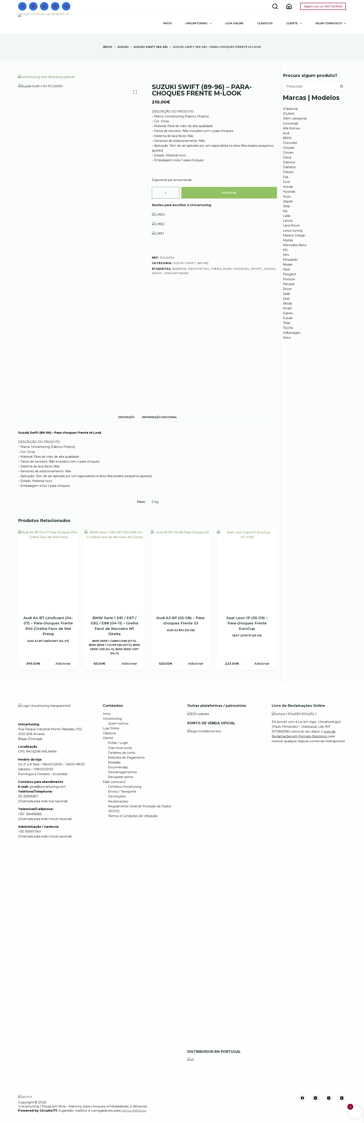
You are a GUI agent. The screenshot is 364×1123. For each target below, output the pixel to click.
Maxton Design (294, 235)
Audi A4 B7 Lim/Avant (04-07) (48, 641)
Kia (285, 211)
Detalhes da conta (121, 753)
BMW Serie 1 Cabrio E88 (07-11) (114, 641)
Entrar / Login (118, 743)
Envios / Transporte (122, 791)
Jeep (286, 206)
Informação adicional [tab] (159, 417)
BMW (287, 138)
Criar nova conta (120, 748)
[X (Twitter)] (316, 1098)
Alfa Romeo (291, 128)
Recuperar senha (120, 777)
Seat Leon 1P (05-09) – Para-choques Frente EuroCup (247, 623)
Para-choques (236, 268)
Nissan (288, 264)
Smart (287, 308)
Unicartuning (196, 23)
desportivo (198, 268)
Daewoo (289, 162)
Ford (286, 182)
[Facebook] (22, 6)
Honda (288, 187)
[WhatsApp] (44, 6)
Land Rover (291, 225)
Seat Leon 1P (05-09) (247, 635)
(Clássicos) (290, 109)
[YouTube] (342, 1098)
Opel (286, 269)
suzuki (269, 268)
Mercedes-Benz (294, 245)
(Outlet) (288, 113)
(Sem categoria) (294, 118)
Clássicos (265, 23)
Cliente (292, 23)
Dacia (287, 157)
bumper (179, 268)
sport (256, 268)
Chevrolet (290, 143)
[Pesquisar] (275, 6)
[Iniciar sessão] (289, 6)
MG (285, 250)
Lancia (287, 221)
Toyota (288, 328)
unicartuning (176, 273)
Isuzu (287, 196)
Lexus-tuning (292, 230)
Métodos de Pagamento (126, 757)
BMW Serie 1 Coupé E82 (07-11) (110, 645)
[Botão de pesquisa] (342, 86)
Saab (286, 294)
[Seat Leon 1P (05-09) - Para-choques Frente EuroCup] (247, 570)
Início (167, 23)
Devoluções (117, 796)
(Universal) (290, 123)
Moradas (114, 762)
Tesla (286, 323)
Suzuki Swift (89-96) (191, 263)
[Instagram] (33, 6)
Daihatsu (289, 167)
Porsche (289, 279)
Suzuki (288, 318)
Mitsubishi (290, 260)
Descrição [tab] (126, 417)
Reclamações (118, 801)
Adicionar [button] (63, 663)
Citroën (288, 152)
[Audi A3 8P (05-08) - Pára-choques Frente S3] (181, 570)
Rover (287, 289)
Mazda (288, 240)
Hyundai (289, 191)
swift (157, 273)
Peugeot (289, 274)
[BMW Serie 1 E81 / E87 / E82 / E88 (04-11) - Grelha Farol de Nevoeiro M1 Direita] (114, 570)
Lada (286, 216)
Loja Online (234, 23)
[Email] (66, 6)
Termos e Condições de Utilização (133, 816)
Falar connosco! (328, 23)
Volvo (287, 337)
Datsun (288, 172)
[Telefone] (55, 6)
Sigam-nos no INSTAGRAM (323, 6)
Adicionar (229, 193)
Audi (286, 133)
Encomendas (118, 767)
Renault (288, 284)
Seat (286, 299)
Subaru (288, 313)
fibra (216, 268)
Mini (286, 255)
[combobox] (310, 86)
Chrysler (289, 148)
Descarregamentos (122, 772)
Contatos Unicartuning (124, 787)
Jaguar (288, 201)
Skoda (287, 303)
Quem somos (118, 723)
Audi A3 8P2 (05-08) (181, 630)
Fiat (285, 177)
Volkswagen (292, 333)
